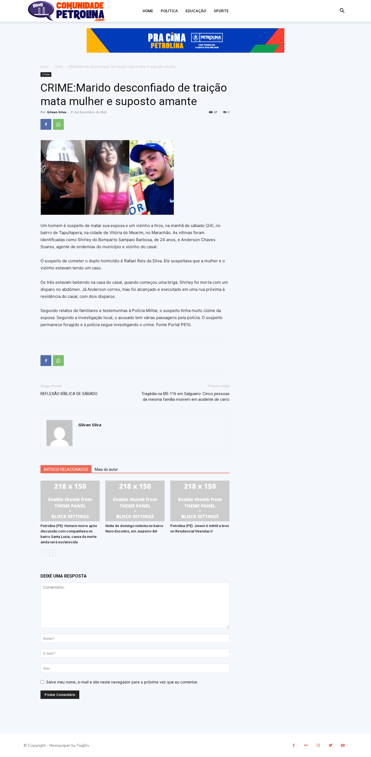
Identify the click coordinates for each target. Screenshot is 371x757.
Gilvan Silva (56, 112)
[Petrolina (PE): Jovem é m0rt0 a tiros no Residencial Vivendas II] (199, 501)
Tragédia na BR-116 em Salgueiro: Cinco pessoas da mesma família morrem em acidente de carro (185, 396)
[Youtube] (342, 745)
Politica (169, 11)
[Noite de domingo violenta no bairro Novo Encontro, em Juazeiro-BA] (135, 501)
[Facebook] (45, 124)
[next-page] (52, 553)
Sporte (221, 11)
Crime (58, 66)
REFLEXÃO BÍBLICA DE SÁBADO (69, 393)
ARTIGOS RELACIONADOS (66, 469)
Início (44, 66)
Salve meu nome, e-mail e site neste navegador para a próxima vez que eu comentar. (122, 682)
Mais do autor (106, 469)
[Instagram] (318, 745)
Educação (196, 11)
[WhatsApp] (58, 124)
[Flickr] (306, 745)
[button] (341, 11)
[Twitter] (330, 745)
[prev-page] (43, 553)
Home (148, 11)
